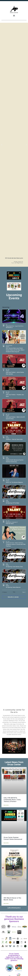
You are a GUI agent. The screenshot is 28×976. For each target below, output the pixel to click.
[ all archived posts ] (14, 908)
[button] (14, 15)
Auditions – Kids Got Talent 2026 (14, 439)
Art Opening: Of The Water (12, 503)
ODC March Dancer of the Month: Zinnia (12, 899)
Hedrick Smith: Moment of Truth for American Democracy (14, 460)
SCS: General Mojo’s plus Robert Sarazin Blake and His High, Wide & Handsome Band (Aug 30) (15, 349)
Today (14, 592)
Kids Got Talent (10, 523)
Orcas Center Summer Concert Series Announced (13, 838)
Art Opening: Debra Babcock (13, 587)
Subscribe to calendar (13, 597)
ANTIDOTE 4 (9, 327)
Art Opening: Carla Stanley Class (14, 566)
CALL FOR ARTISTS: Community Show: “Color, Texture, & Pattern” (12, 799)
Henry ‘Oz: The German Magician (14, 482)
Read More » (6, 805)
